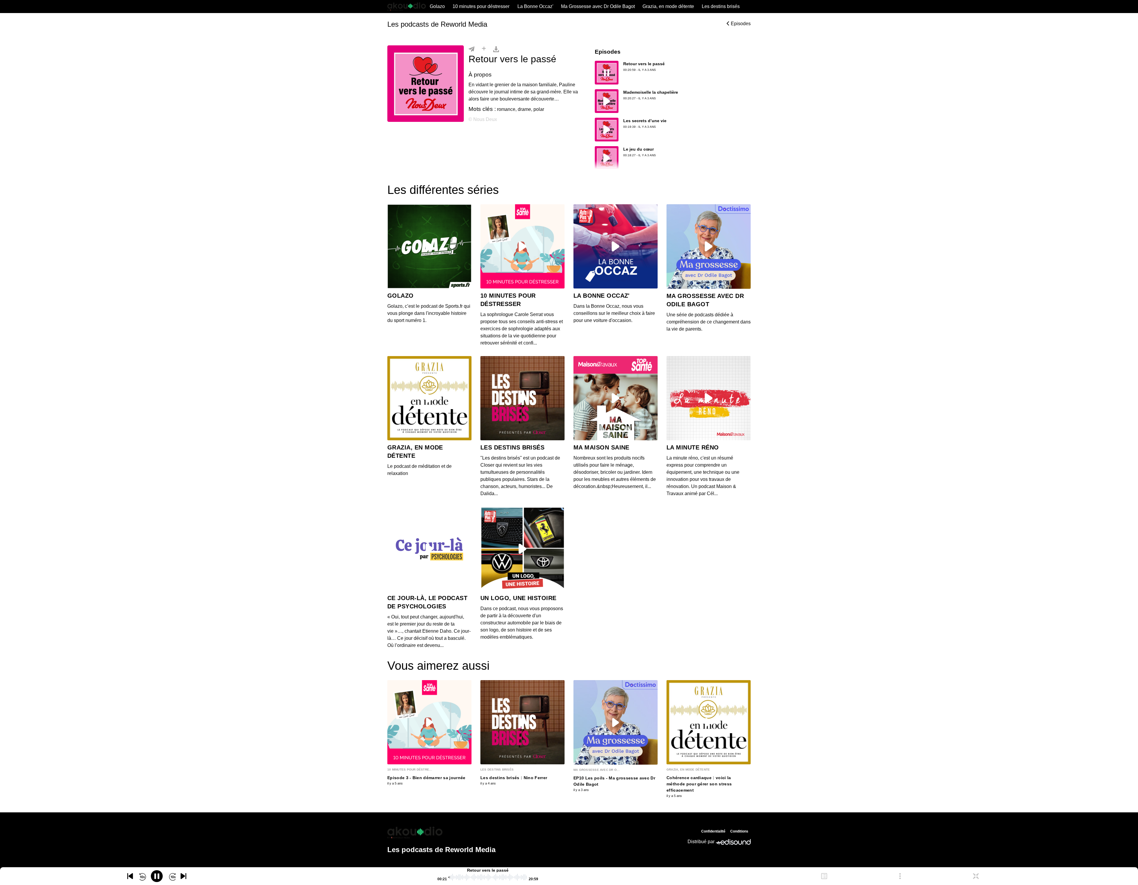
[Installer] (484, 48)
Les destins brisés (721, 6)
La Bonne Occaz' (535, 6)
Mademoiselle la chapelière (650, 92)
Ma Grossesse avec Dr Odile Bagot (598, 6)
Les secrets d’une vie (645, 120)
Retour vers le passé (644, 63)
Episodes (740, 23)
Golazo (437, 6)
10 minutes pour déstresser (481, 6)
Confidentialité (713, 831)
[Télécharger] (496, 48)
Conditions (739, 831)
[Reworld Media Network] (441, 832)
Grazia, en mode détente (668, 6)
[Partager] (471, 48)
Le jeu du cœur (638, 149)
